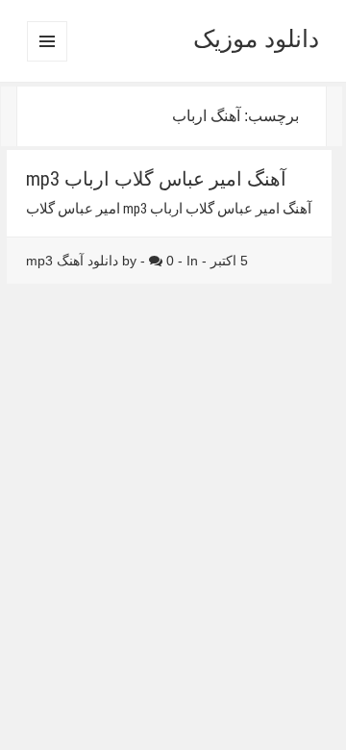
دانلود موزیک (256, 38)
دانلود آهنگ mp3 (72, 260)
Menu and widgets (46, 61)
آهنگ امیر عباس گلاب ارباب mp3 (156, 178)
